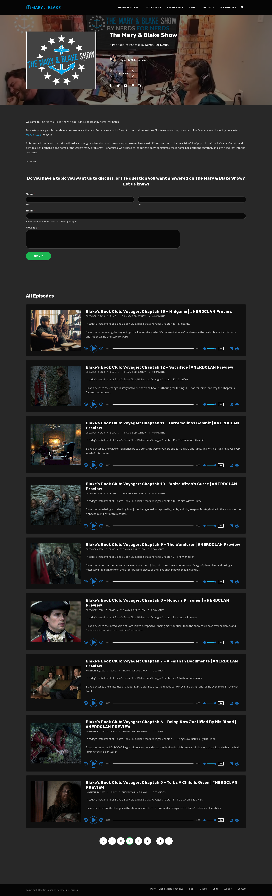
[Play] (94, 348)
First (28, 204)
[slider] (211, 351)
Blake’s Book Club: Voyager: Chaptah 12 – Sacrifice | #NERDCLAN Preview (159, 367)
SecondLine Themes (67, 889)
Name (31, 194)
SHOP (192, 7)
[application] (153, 348)
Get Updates (228, 7)
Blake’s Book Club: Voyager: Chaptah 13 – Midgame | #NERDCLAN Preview (159, 311)
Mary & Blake (34, 135)
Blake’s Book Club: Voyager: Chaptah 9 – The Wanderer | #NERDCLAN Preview (163, 544)
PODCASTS (152, 7)
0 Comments (158, 316)
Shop (215, 888)
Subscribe (122, 73)
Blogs (191, 888)
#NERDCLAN (174, 7)
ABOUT (207, 7)
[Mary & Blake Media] (44, 7)
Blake (113, 316)
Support (228, 888)
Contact (242, 888)
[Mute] (204, 348)
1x (221, 348)
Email (30, 210)
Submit (38, 255)
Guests (203, 888)
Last (140, 204)
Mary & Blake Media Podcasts (166, 888)
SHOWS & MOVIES (128, 7)
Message (32, 227)
